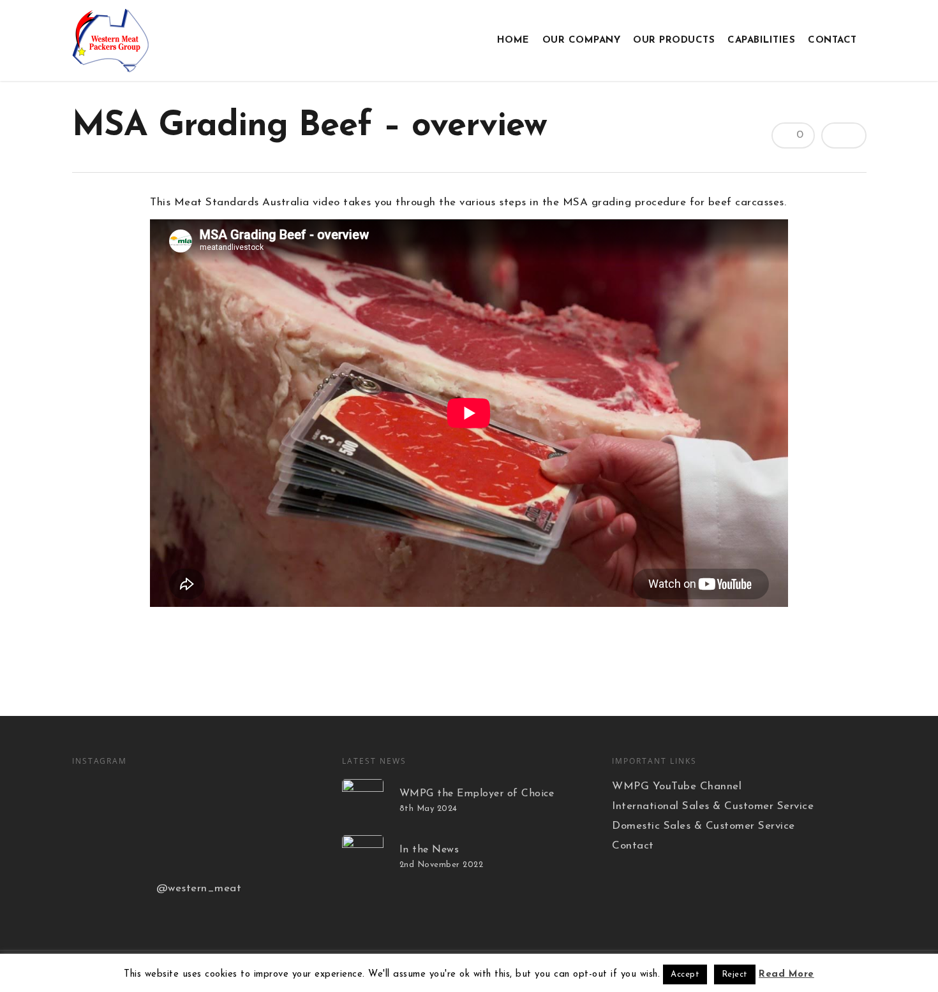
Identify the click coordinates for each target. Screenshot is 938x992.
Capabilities (761, 40)
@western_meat (199, 888)
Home (513, 40)
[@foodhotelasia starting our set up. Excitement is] (191, 850)
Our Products (674, 40)
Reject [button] (735, 974)
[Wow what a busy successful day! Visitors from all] (104, 850)
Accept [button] (685, 974)
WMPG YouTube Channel (676, 786)
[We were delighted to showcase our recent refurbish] (191, 799)
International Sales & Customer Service (713, 806)
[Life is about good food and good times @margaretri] (277, 799)
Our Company (581, 40)
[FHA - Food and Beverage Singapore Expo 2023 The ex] (277, 850)
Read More (786, 974)
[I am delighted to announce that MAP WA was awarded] (104, 799)
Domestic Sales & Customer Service (703, 826)
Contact (832, 40)
